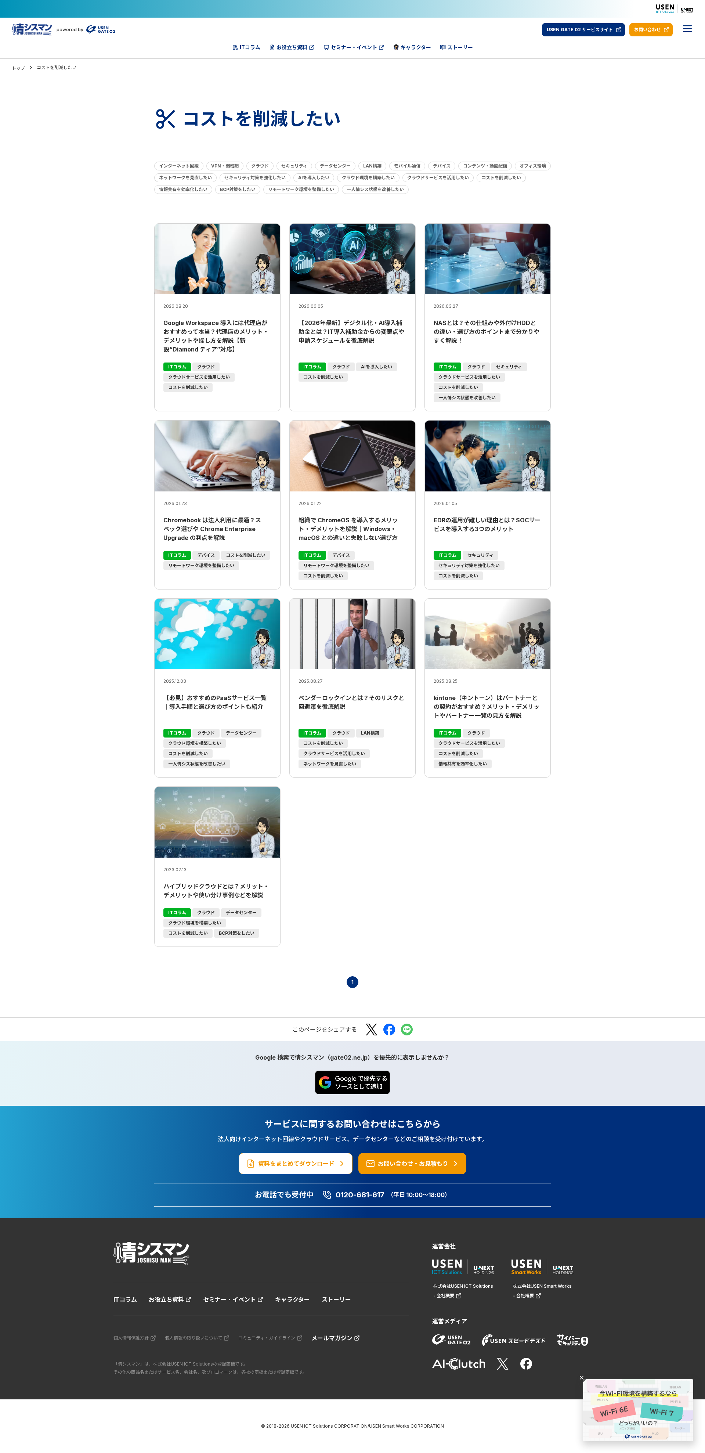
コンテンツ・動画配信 (485, 166)
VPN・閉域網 (225, 166)
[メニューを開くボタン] (687, 30)
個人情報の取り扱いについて (193, 1338)
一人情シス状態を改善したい (375, 189)
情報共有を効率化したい (183, 189)
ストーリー (336, 1299)
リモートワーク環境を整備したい (301, 189)
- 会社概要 (443, 1295)
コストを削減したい (501, 177)
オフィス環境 (533, 166)
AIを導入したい (313, 177)
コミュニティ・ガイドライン (266, 1338)
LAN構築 (372, 166)
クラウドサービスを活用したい (438, 177)
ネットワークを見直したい (185, 177)
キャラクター (292, 1299)
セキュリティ (294, 166)
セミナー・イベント (229, 1299)
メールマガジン (331, 1338)
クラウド (260, 166)
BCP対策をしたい (238, 189)
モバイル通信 (407, 166)
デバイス (442, 166)
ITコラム (125, 1299)
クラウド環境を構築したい (368, 177)
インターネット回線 (179, 166)
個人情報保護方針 (131, 1338)
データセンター (335, 166)
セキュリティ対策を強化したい (255, 177)
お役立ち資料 (166, 1299)
